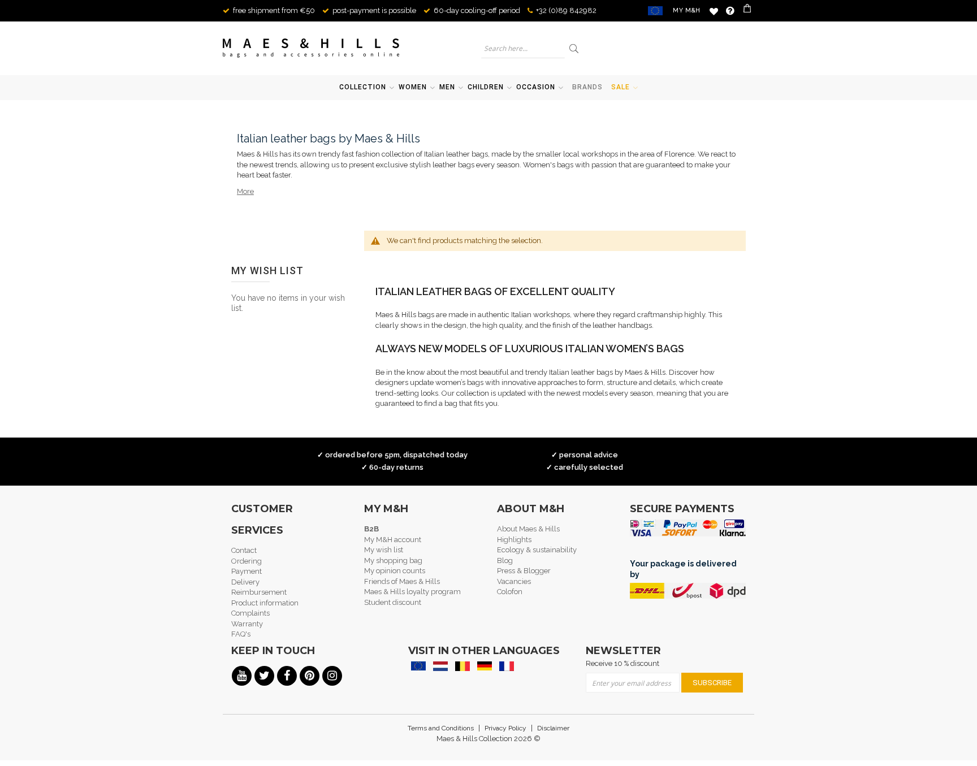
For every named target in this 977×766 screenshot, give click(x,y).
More (245, 191)
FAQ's (240, 634)
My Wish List (714, 11)
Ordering (246, 561)
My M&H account (392, 539)
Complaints (250, 613)
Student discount (392, 602)
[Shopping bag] (748, 11)
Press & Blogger (524, 570)
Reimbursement (259, 592)
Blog (505, 560)
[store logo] (311, 48)
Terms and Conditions (441, 728)
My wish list (383, 550)
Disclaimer (553, 728)
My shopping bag (393, 560)
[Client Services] (730, 11)
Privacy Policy (505, 728)
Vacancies (514, 581)
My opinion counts (394, 570)
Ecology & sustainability (537, 550)
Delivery (245, 582)
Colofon (509, 591)
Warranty (247, 624)
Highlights (514, 539)
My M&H (687, 10)
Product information (265, 603)
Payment (246, 571)
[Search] (575, 48)
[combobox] (523, 48)
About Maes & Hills (528, 529)
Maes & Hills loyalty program (412, 591)
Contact (244, 550)
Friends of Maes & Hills (402, 581)
